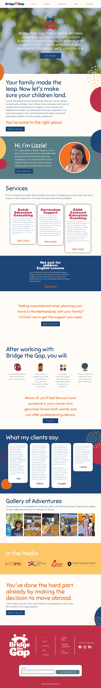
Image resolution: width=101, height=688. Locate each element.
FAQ (44, 650)
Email (23, 668)
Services (46, 646)
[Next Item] (91, 525)
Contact (46, 655)
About (45, 641)
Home (45, 637)
